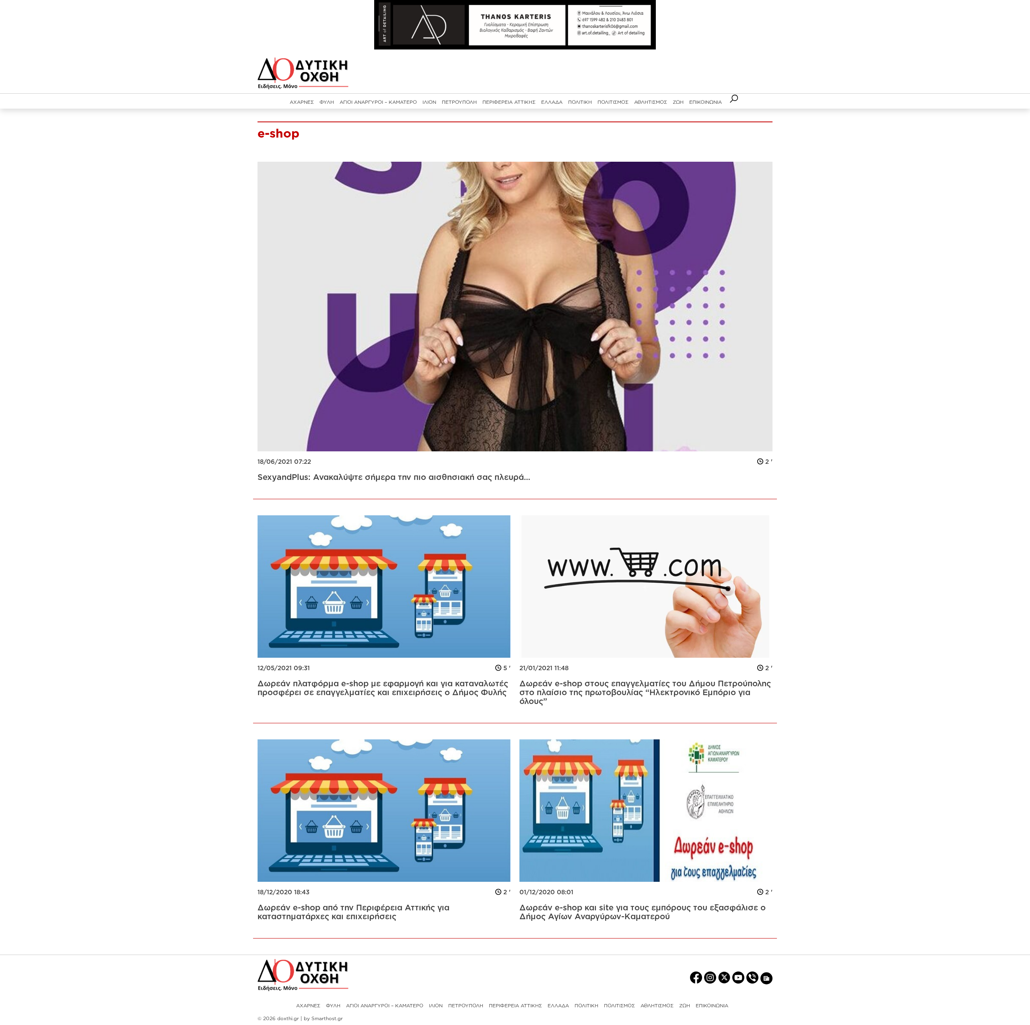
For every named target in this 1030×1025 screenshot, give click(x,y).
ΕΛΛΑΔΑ (551, 102)
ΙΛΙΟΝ (429, 102)
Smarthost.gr (327, 1018)
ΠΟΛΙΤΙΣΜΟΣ (612, 102)
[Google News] (766, 977)
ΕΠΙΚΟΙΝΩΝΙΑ (705, 102)
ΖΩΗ (678, 102)
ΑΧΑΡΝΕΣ (302, 102)
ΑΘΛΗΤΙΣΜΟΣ (650, 102)
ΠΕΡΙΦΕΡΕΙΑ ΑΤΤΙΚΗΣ (509, 102)
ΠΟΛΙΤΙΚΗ (580, 102)
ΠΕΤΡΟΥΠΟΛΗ (459, 102)
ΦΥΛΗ (326, 102)
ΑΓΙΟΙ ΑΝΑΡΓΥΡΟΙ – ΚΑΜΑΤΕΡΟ (378, 102)
